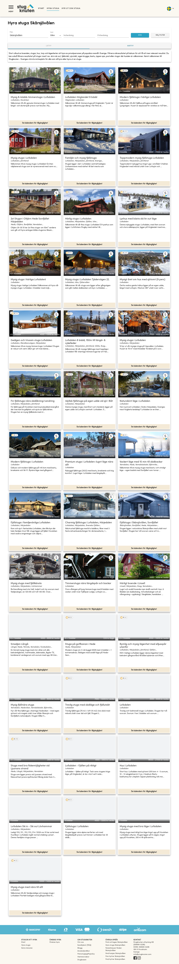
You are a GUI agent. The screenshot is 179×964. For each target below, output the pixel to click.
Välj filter (160, 35)
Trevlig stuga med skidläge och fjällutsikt (87, 705)
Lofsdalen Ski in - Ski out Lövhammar (31, 826)
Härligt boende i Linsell (132, 583)
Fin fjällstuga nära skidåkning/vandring (32, 401)
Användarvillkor (83, 951)
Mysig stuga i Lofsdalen (24, 158)
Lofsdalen (125, 705)
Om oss (80, 942)
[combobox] (27, 35)
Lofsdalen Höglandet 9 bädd (81, 97)
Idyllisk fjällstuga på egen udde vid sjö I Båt (89, 401)
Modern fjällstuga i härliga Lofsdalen (140, 97)
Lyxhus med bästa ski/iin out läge (138, 219)
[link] (116, 942)
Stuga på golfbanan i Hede (80, 644)
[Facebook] (135, 958)
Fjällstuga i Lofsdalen (77, 826)
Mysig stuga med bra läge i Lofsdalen (140, 826)
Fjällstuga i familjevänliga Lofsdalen (30, 523)
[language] (170, 8)
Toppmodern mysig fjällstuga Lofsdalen (142, 158)
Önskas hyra (54, 942)
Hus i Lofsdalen (128, 766)
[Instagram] (139, 958)
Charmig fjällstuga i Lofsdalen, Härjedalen (88, 523)
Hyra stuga (53, 8)
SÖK (140, 35)
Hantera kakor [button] (83, 957)
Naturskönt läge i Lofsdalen (135, 401)
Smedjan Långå (19, 644)
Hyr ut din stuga (71, 8)
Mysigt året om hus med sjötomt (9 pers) (142, 280)
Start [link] (41, 8)
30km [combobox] (52, 35)
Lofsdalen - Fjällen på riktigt (80, 766)
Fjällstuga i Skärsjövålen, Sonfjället (139, 523)
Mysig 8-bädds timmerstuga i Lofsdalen (33, 97)
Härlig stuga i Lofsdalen (78, 219)
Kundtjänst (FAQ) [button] (84, 945)
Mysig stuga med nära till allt (27, 887)
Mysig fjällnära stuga (22, 705)
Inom (51, 32)
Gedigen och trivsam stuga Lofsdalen (31, 340)
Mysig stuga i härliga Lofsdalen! (28, 280)
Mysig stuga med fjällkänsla (26, 583)
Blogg (79, 948)
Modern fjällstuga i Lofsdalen (27, 462)
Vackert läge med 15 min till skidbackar (141, 462)
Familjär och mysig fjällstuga (81, 158)
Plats (11, 32)
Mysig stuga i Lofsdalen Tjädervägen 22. (87, 280)
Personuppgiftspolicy (86, 954)
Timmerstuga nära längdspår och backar (88, 583)
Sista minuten (27, 948)
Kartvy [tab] (130, 46)
